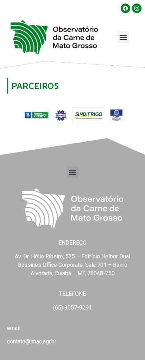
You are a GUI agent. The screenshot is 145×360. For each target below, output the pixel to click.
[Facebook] (125, 8)
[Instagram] (136, 8)
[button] (123, 37)
